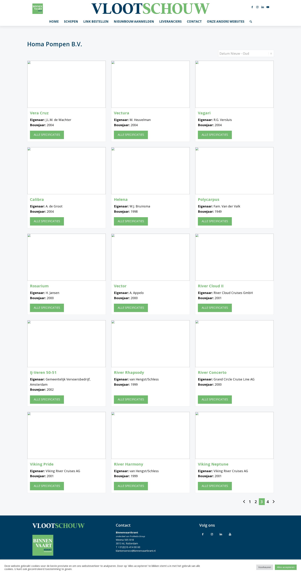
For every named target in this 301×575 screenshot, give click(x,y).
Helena (121, 199)
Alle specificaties (47, 135)
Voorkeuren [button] (264, 567)
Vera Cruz (39, 112)
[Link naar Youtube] (268, 6)
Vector (120, 285)
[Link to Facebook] (202, 534)
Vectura (121, 112)
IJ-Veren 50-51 (43, 372)
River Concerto (212, 372)
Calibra (37, 199)
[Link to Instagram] (211, 534)
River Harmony (128, 464)
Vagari (204, 112)
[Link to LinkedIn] (220, 534)
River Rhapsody (129, 372)
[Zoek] (251, 21)
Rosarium (39, 285)
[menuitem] (54, 21)
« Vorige (244, 501)
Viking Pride (41, 464)
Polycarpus (208, 199)
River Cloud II (210, 285)
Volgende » (274, 501)
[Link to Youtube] (229, 534)
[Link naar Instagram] (257, 6)
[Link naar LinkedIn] (262, 6)
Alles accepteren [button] (286, 567)
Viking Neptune (213, 464)
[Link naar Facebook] (252, 6)
